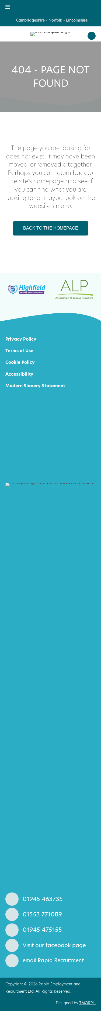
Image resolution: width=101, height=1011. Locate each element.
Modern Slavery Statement (35, 386)
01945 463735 (43, 899)
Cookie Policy (20, 362)
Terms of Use (19, 351)
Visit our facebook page (54, 945)
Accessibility (19, 374)
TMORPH (87, 1003)
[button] (92, 36)
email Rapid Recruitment (53, 960)
